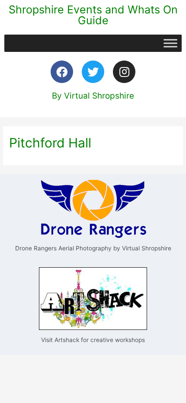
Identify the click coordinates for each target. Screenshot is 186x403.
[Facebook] (62, 72)
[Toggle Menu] (170, 43)
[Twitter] (93, 72)
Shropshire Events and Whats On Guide (93, 15)
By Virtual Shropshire (93, 96)
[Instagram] (124, 72)
